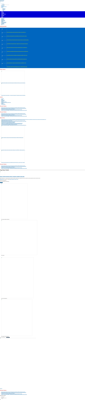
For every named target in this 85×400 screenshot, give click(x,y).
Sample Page (2, 103)
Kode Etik (2, 101)
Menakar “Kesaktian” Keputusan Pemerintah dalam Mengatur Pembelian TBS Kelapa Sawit (12, 137)
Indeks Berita (3, 100)
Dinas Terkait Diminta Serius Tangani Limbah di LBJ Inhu (12, 176)
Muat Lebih (1, 182)
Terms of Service (3, 104)
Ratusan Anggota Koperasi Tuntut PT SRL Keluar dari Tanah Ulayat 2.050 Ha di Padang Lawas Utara (13, 107)
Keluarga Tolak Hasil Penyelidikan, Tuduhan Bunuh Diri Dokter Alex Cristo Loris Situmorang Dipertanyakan (14, 110)
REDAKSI (2, 398)
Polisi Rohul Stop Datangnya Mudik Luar (6, 102)
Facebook (4, 8)
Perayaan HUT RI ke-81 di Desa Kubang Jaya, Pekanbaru (8, 122)
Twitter (4, 9)
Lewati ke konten (2, 0)
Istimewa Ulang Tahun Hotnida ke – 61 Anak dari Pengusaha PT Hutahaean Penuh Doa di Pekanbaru (13, 95)
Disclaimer (2, 98)
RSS (3, 10)
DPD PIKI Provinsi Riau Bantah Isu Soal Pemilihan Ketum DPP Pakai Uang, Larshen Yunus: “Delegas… (13, 162)
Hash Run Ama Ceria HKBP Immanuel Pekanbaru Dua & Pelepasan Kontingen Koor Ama (11, 109)
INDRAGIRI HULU (2, 179)
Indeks (2, 99)
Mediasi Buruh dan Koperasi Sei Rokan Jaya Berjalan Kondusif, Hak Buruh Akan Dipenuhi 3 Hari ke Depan (13, 108)
